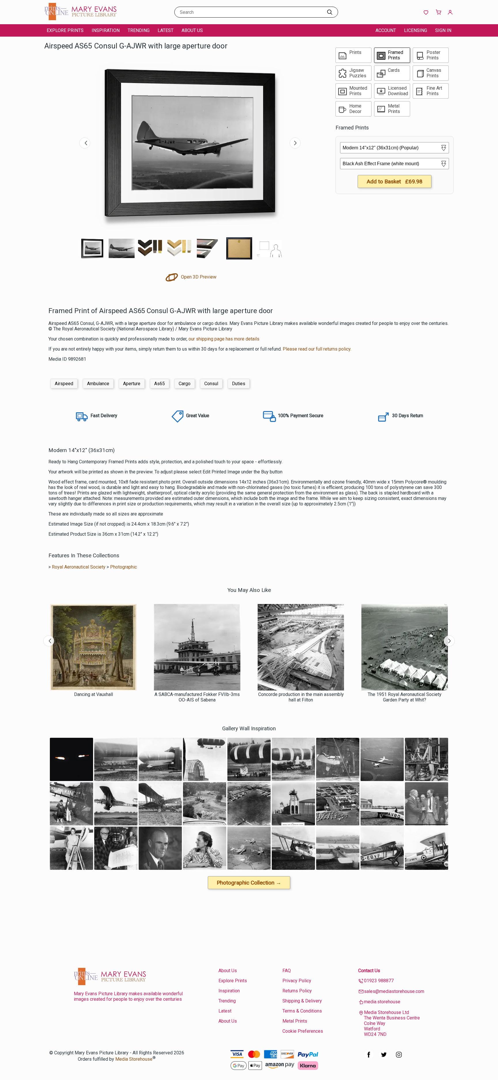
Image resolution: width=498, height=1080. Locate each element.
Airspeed (64, 383)
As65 (159, 383)
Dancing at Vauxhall (93, 694)
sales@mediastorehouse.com (394, 991)
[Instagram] (398, 1057)
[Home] (80, 18)
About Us (192, 30)
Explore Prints (65, 30)
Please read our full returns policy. (317, 349)
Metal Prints (294, 1021)
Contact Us (369, 970)
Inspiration (106, 30)
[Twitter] (383, 1057)
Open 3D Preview (198, 277)
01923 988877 (379, 980)
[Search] (329, 12)
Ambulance (98, 383)
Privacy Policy (296, 980)
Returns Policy (297, 991)
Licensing (415, 30)
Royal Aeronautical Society (78, 567)
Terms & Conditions (302, 1011)
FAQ (286, 970)
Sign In (443, 30)
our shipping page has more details (223, 339)
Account (386, 30)
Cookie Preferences (302, 1031)
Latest (165, 30)
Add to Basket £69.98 (394, 181)
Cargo (184, 383)
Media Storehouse (133, 1059)
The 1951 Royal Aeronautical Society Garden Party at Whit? (405, 697)
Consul (211, 383)
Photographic (123, 567)
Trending (139, 30)
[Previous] (84, 143)
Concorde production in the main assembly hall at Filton (301, 697)
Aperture (131, 383)
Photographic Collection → (249, 882)
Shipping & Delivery (302, 1001)
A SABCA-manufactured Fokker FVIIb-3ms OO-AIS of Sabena (197, 697)
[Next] (295, 143)
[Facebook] (368, 1057)
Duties (238, 383)
